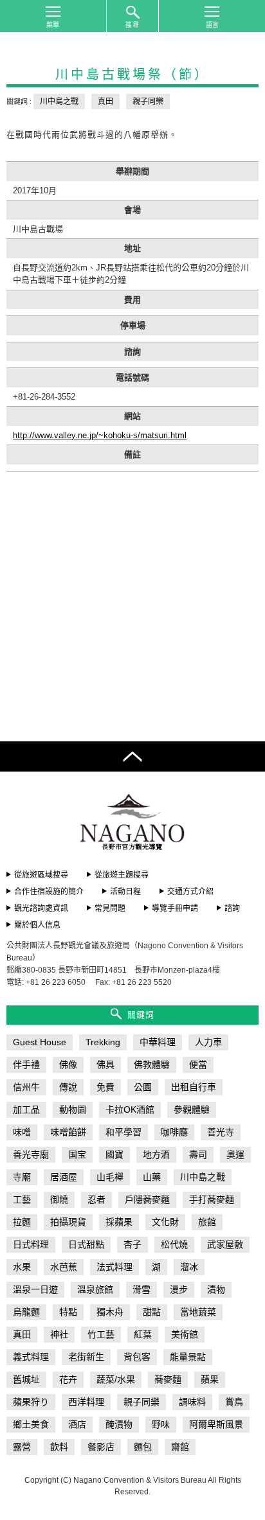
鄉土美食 (31, 1424)
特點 (68, 1312)
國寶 (114, 1154)
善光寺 (220, 1132)
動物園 (72, 1109)
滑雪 (141, 1289)
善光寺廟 (31, 1154)
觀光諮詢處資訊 (41, 908)
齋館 (180, 1447)
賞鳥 (234, 1402)
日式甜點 (86, 1244)
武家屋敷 (225, 1244)
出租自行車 (193, 1087)
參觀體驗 (192, 1109)
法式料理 (114, 1267)
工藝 (22, 1199)
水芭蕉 (63, 1267)
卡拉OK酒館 (129, 1109)
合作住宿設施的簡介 (49, 891)
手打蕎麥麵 (211, 1199)
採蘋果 (118, 1222)
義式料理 (31, 1357)
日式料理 (31, 1244)
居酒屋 (63, 1177)
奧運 (235, 1154)
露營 (22, 1447)
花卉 (68, 1379)
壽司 (198, 1154)
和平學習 (123, 1132)
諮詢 (232, 908)
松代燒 (174, 1244)
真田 (105, 101)
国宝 (77, 1154)
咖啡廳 (174, 1132)
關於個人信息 (37, 925)
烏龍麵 (26, 1312)
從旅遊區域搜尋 (41, 874)
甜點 (152, 1312)
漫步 (179, 1289)
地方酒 (156, 1154)
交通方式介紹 (190, 891)
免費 (105, 1087)
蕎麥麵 (167, 1379)
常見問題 (110, 908)
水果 (22, 1267)
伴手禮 (26, 1064)
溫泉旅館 (95, 1289)
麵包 (143, 1447)
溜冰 (189, 1267)
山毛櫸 (109, 1177)
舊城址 (26, 1379)
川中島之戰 (59, 101)
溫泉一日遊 (35, 1289)
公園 (143, 1087)
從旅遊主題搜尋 (122, 874)
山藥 (152, 1177)
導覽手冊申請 (175, 908)
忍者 (96, 1199)
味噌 (22, 1132)
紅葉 (143, 1334)
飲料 (59, 1447)
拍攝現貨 (68, 1222)
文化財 (165, 1222)
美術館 (184, 1334)
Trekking (103, 1042)
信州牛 (26, 1087)
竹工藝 (100, 1334)
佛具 (105, 1064)
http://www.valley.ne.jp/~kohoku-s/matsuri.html (100, 435)
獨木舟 (109, 1312)
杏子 (132, 1244)
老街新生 (86, 1357)
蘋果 (210, 1379)
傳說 (68, 1087)
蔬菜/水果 (115, 1379)
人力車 (208, 1042)
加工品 (26, 1109)
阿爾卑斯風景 (216, 1424)
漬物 (216, 1289)
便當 (198, 1064)
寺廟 (22, 1177)
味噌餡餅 (68, 1132)
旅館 (207, 1222)
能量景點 (188, 1357)
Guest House (39, 1042)
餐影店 (100, 1447)
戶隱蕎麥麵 (147, 1199)
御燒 (59, 1199)
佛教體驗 (152, 1064)
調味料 (192, 1402)
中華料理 (158, 1042)
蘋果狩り (31, 1402)
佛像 (68, 1064)
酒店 (77, 1424)
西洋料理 (86, 1402)
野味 (161, 1424)
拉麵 (22, 1222)
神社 (59, 1334)
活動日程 (125, 891)
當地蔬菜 (198, 1312)
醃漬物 (118, 1424)
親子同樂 (147, 101)
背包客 (137, 1357)
